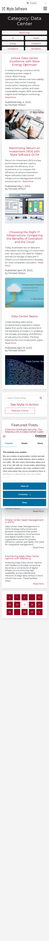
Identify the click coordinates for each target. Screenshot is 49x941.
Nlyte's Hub (24, 33)
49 (32, 612)
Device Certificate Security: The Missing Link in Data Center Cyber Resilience (24, 431)
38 (9, 612)
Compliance (13, 49)
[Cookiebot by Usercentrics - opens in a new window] (35, 436)
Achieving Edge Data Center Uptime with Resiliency (22, 557)
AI (13, 38)
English (33, 3)
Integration (36, 43)
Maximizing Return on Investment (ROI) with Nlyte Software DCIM (24, 151)
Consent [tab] (9, 443)
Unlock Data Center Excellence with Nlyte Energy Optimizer (24, 61)
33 (9, 604)
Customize (23, 494)
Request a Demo (19, 410)
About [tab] (40, 443)
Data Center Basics (24, 316)
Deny (24, 502)
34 (17, 604)
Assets (36, 38)
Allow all (24, 486)
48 (24, 612)
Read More (10, 97)
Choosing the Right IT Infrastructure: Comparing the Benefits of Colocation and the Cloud (24, 237)
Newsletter (36, 49)
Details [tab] (24, 443)
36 (32, 604)
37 (39, 604)
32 (39, 597)
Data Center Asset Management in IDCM (24, 521)
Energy (13, 43)
